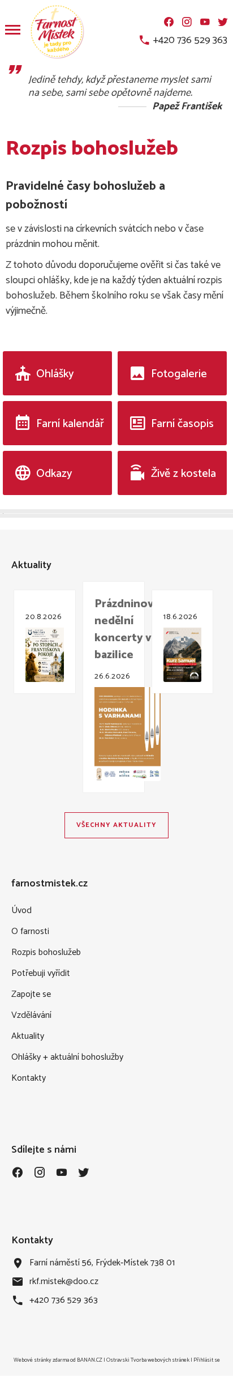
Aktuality (27, 1036)
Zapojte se (31, 994)
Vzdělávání (31, 1015)
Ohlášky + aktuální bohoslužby (67, 1057)
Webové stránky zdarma (41, 1360)
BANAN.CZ (89, 1360)
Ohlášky (55, 374)
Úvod (21, 910)
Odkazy (54, 473)
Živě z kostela (183, 473)
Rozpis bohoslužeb (46, 952)
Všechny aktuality (116, 825)
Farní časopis (182, 424)
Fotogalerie (179, 374)
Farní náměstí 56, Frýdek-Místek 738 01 (102, 1262)
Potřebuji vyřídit (40, 973)
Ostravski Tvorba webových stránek (147, 1360)
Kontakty (28, 1078)
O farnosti (30, 931)
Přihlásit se (206, 1360)
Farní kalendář (70, 424)
